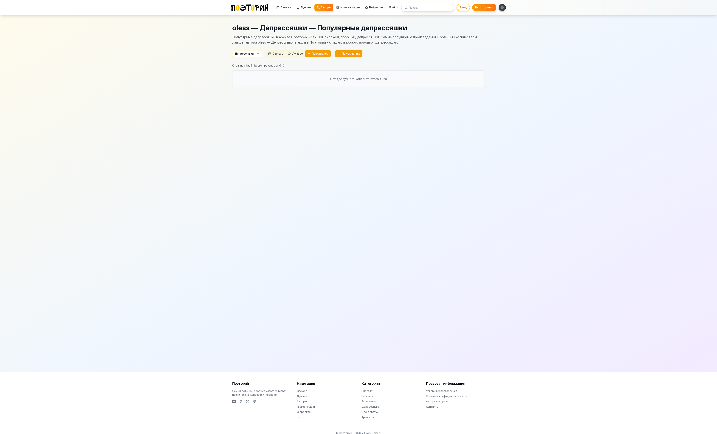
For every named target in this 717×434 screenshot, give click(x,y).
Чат (299, 417)
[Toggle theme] (502, 7)
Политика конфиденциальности (446, 396)
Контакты (432, 406)
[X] (247, 401)
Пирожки (367, 391)
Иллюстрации (350, 7)
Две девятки (369, 411)
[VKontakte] (234, 401)
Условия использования (441, 391)
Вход (463, 7)
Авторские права (437, 401)
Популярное (320, 53)
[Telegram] (254, 401)
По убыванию (351, 53)
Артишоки (367, 417)
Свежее (285, 7)
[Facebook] (241, 401)
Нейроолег (376, 7)
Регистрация (484, 7)
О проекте (304, 411)
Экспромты (368, 401)
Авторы (326, 7)
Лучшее (306, 7)
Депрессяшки (244, 53)
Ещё (392, 7)
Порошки (367, 396)
